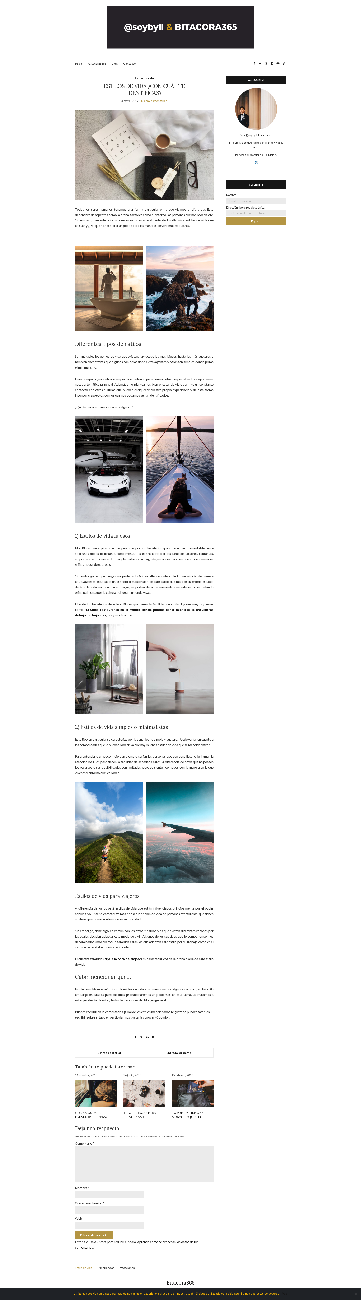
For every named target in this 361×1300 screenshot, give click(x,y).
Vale (285, 1293)
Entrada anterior (109, 1052)
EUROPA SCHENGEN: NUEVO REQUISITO (188, 1115)
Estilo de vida (144, 78)
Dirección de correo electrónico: (245, 207)
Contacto (129, 63)
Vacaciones (127, 1267)
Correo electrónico (89, 1203)
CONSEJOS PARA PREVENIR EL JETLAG (91, 1115)
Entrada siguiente (179, 1052)
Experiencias (106, 1267)
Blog (115, 63)
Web (78, 1218)
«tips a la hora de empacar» (124, 959)
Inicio (78, 63)
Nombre (82, 1188)
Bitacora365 (181, 1283)
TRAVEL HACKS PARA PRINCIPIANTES (139, 1115)
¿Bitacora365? (97, 63)
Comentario (84, 1143)
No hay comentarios (154, 100)
